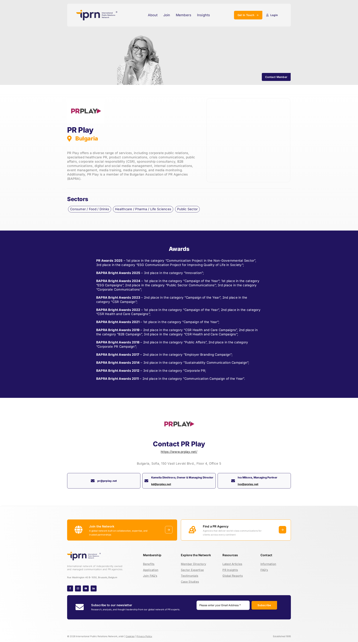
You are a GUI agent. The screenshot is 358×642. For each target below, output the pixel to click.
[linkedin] (94, 588)
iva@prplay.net (248, 484)
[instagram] (78, 588)
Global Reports (232, 575)
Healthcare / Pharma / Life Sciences (143, 209)
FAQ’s (264, 570)
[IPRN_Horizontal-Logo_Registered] (96, 11)
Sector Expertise (192, 570)
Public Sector (187, 209)
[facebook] (70, 588)
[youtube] (86, 588)
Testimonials (189, 575)
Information (268, 564)
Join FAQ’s (150, 575)
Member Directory (193, 564)
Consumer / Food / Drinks (89, 209)
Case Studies (190, 581)
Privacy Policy (144, 636)
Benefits (149, 564)
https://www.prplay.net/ (179, 452)
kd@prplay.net (161, 484)
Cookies (130, 636)
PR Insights (230, 570)
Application (150, 570)
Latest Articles (232, 564)
